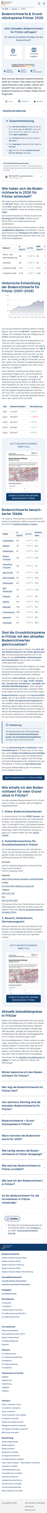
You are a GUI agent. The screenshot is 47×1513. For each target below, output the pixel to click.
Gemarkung (6, 1384)
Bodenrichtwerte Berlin (11, 1261)
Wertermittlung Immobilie (12, 1491)
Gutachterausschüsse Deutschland (16, 1284)
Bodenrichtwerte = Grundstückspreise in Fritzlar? (18, 1122)
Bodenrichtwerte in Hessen (25, 524)
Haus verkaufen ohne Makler (14, 1415)
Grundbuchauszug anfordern (14, 1313)
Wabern (6, 546)
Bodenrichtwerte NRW (11, 1268)
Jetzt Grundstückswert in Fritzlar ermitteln (23, 777)
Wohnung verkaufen (10, 1432)
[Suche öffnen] (39, 3)
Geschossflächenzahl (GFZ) (13, 1334)
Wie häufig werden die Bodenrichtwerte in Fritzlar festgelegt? (22, 1152)
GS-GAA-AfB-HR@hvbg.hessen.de (18, 886)
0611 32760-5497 (10, 900)
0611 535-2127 (8, 893)
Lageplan (5, 1387)
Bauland (5, 1344)
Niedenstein (8, 551)
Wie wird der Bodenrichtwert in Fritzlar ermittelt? (21, 1167)
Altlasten (5, 1391)
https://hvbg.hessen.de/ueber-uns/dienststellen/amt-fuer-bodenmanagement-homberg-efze (23, 879)
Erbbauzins (6, 1303)
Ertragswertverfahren (11, 1456)
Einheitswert (7, 1361)
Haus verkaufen (8, 1411)
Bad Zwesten (9, 578)
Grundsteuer (7, 1368)
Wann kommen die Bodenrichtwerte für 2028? (21, 1137)
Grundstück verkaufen (11, 1408)
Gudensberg (8, 540)
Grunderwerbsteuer (10, 1364)
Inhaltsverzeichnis (14, 110)
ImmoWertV (6, 1306)
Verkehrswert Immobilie (11, 1484)
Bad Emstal (8, 572)
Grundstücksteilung (10, 1341)
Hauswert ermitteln (10, 1466)
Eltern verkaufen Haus (11, 1404)
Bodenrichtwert (8, 1449)
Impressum (29, 1506)
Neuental (7, 617)
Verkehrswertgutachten (11, 1487)
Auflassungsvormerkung (12, 1310)
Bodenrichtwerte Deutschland (14, 1258)
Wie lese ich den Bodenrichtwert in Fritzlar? (22, 1182)
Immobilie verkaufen (10, 1418)
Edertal (6, 602)
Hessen (14, 9)
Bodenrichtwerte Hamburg (13, 1265)
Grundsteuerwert (9, 1354)
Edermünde (8, 583)
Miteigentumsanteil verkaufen (14, 1425)
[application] (23, 307)
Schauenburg (9, 612)
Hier (10, 150)
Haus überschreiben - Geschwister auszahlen (21, 1463)
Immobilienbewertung (11, 1470)
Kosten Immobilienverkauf (12, 1422)
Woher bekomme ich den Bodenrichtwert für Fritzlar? (22, 1074)
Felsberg (6, 596)
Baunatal (6, 607)
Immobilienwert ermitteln (12, 1473)
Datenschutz (30, 1510)
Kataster (5, 1377)
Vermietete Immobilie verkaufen (15, 1429)
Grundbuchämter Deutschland (14, 1281)
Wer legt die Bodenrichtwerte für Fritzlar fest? (22, 1089)
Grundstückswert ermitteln (13, 1459)
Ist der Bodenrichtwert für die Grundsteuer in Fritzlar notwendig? (20, 1199)
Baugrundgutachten (10, 1442)
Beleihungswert (8, 1445)
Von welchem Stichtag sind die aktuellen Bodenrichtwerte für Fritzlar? (21, 1106)
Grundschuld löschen (11, 1317)
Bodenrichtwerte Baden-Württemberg (17, 1272)
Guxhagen (7, 623)
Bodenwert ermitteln (10, 1452)
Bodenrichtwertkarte (10, 1337)
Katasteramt (7, 1380)
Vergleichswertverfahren (12, 1480)
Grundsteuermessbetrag (12, 1357)
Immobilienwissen (9, 1294)
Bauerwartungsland (10, 1330)
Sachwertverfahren (10, 1477)
